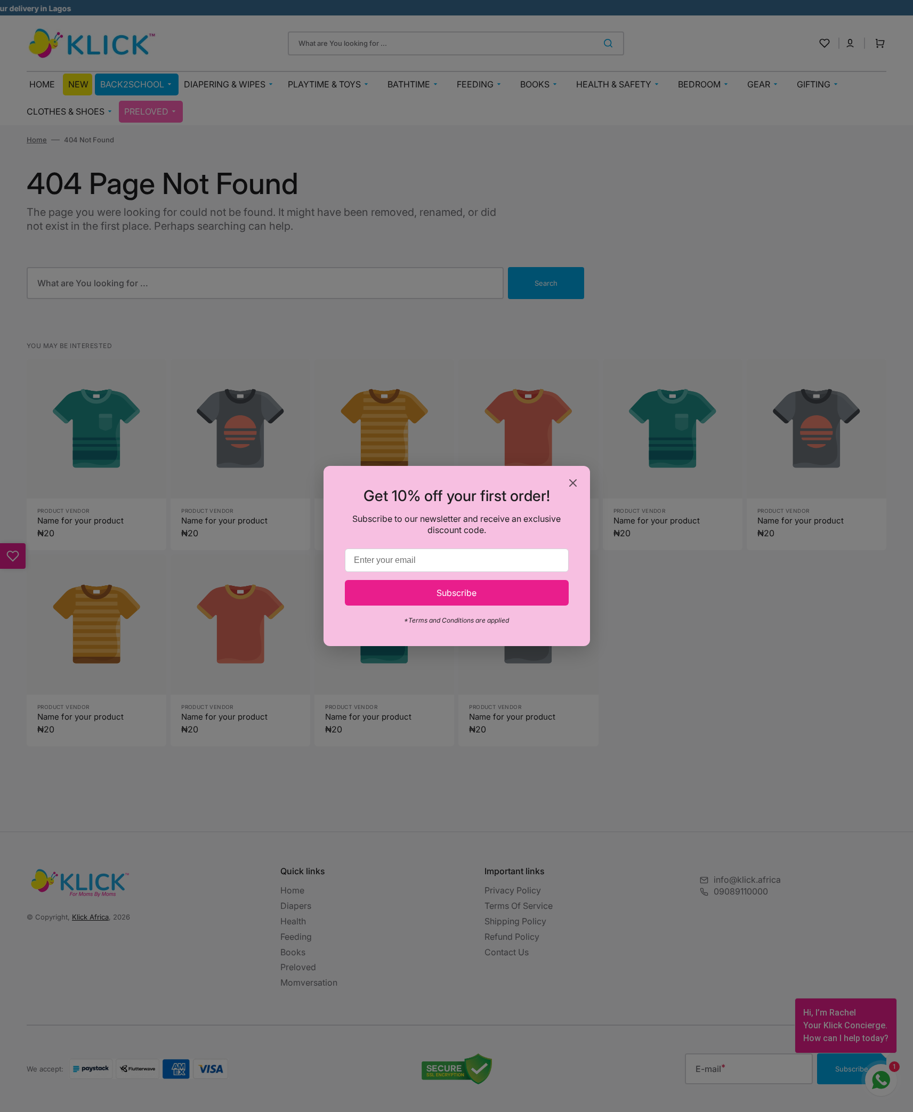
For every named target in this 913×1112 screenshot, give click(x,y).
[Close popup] (573, 484)
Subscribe (456, 592)
